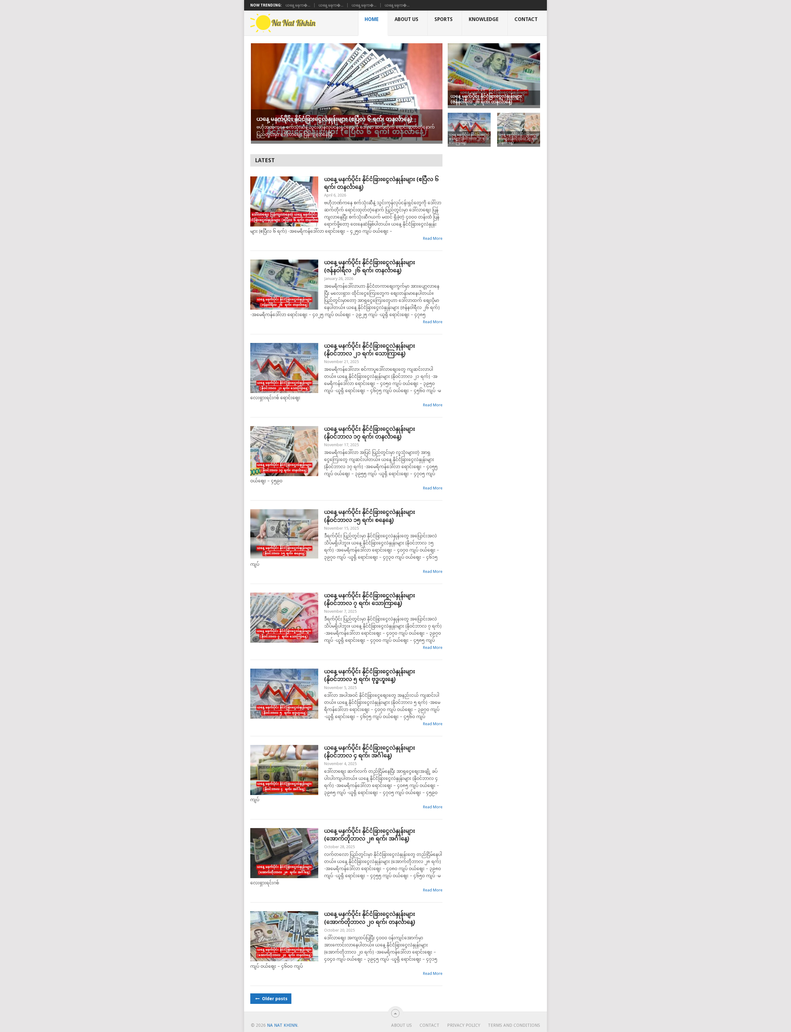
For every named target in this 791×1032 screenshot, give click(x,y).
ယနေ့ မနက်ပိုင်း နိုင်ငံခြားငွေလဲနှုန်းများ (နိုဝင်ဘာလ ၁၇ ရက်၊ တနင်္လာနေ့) (369, 432)
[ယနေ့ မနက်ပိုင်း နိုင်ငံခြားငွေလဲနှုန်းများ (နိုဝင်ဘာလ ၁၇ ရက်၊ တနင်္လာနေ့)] (284, 451)
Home (372, 19)
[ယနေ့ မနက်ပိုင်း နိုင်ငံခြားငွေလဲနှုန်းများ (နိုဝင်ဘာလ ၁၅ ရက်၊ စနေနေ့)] (284, 534)
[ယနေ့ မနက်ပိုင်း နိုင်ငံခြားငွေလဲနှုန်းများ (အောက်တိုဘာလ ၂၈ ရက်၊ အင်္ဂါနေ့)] (284, 853)
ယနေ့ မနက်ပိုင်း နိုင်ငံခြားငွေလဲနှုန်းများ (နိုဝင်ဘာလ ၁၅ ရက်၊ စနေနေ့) (369, 516)
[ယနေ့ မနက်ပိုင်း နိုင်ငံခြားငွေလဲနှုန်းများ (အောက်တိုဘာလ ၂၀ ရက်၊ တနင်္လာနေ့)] (284, 936)
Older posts (274, 998)
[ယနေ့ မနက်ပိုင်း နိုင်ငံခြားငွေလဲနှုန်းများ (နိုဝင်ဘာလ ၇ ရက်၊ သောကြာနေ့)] (284, 618)
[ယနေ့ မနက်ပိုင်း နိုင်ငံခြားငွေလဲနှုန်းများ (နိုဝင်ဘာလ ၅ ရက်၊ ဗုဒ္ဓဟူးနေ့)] (284, 694)
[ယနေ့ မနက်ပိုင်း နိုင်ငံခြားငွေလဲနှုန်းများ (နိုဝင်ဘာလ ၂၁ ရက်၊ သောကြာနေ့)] (284, 368)
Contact (526, 19)
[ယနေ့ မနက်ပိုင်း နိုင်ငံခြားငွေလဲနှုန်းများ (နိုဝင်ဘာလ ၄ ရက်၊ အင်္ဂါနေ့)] (284, 770)
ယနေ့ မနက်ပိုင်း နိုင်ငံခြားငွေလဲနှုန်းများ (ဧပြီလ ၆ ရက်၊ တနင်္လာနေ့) (381, 183)
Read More (432, 238)
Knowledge (483, 19)
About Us (406, 19)
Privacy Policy (463, 1025)
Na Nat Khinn (282, 1025)
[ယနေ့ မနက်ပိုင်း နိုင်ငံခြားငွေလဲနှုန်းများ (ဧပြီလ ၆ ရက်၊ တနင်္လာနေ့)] (284, 201)
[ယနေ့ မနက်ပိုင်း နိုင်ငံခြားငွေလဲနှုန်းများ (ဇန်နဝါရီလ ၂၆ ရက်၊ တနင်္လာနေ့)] (284, 285)
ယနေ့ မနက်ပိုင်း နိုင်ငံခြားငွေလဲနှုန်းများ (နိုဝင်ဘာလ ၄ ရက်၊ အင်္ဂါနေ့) (369, 751)
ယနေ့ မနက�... (298, 5)
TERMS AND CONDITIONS (514, 1025)
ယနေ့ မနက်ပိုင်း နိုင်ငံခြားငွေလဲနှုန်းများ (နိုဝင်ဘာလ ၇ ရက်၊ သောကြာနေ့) (369, 599)
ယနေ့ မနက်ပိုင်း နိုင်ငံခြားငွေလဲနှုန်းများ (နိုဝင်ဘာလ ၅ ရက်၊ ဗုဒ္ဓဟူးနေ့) (369, 675)
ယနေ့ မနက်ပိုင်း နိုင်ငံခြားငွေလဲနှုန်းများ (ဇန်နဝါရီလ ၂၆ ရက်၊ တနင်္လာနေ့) (369, 266)
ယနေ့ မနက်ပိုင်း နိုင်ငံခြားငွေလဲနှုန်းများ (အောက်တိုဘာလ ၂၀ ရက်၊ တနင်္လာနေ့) (369, 918)
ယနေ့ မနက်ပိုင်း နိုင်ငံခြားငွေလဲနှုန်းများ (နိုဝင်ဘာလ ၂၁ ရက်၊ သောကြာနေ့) (369, 349)
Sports (443, 19)
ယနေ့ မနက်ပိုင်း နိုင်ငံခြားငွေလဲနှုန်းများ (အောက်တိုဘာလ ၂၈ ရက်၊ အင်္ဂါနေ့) (369, 834)
